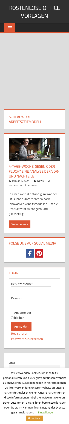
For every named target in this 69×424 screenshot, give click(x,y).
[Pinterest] (39, 253)
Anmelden (21, 326)
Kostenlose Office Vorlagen (34, 12)
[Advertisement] (34, 69)
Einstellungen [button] (46, 412)
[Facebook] (30, 253)
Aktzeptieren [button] (34, 418)
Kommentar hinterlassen (23, 185)
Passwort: (17, 298)
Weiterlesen (19, 224)
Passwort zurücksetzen (27, 339)
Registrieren (19, 333)
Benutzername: (22, 284)
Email (12, 362)
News (40, 180)
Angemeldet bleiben (22, 315)
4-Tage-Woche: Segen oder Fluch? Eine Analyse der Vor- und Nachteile (34, 171)
